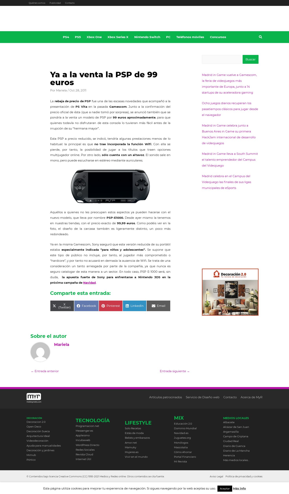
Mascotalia (181, 447)
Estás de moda (134, 433)
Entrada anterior (45, 371)
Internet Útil (83, 459)
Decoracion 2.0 (36, 421)
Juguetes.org (182, 437)
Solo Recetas (133, 428)
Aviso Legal (216, 476)
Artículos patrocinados (165, 397)
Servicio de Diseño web (202, 397)
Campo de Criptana (235, 436)
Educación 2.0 (183, 423)
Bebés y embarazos (137, 437)
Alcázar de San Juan (236, 426)
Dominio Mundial (185, 428)
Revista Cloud (84, 454)
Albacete (229, 422)
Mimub (31, 455)
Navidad (89, 282)
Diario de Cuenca (234, 446)
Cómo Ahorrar (183, 452)
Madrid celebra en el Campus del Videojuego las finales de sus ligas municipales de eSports (226, 182)
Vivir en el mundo (136, 456)
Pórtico (31, 459)
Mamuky (130, 447)
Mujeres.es (131, 452)
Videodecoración (37, 440)
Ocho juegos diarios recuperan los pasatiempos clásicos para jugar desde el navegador (230, 109)
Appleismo (83, 435)
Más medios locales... (236, 460)
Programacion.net (87, 425)
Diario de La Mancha (236, 450)
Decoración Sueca (38, 431)
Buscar (251, 59)
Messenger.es (84, 430)
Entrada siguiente (175, 371)
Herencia (229, 455)
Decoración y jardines (40, 450)
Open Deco (34, 426)
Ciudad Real (231, 441)
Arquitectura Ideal (38, 435)
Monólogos (181, 442)
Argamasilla (231, 431)
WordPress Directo (87, 445)
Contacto (70, 3)
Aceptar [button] (225, 488)
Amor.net (131, 442)
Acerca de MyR (251, 397)
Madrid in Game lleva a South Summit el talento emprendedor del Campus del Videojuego (230, 159)
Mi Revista (180, 461)
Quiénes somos (37, 3)
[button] (260, 37)
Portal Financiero (185, 456)
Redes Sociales (85, 449)
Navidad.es (181, 433)
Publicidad (55, 3)
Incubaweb (83, 440)
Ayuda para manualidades (44, 445)
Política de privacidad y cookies (243, 476)
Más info (239, 488)
